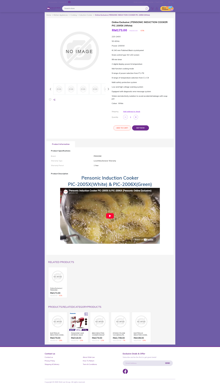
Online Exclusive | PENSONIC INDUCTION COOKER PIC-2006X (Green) (57, 289)
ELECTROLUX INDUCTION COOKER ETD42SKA (57, 334)
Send (167, 363)
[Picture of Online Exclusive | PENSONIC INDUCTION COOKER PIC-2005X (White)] (59, 89)
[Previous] (50, 89)
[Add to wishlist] (50, 99)
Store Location (138, 2)
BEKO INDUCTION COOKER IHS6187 (98, 334)
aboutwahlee (52, 2)
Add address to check (131, 112)
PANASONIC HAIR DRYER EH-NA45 (77, 334)
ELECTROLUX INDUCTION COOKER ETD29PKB (141, 334)
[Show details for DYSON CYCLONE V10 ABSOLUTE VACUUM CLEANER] (120, 321)
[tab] (60, 144)
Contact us (62, 2)
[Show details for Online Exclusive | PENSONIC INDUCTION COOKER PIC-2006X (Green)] (57, 276)
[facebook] (69, 2)
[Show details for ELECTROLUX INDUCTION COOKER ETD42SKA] (57, 321)
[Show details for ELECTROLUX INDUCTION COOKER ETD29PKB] (141, 321)
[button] (157, 8)
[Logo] (53, 8)
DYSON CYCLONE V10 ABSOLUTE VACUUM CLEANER (119, 334)
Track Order (159, 2)
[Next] (108, 89)
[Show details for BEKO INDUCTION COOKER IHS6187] (99, 321)
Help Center (149, 2)
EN (169, 2)
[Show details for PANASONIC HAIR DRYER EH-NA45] (78, 321)
